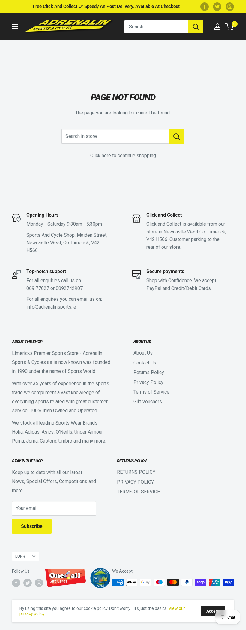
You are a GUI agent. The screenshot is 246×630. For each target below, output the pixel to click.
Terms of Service (152, 392)
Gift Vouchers (148, 401)
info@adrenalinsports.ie (51, 307)
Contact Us (145, 363)
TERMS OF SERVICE (138, 492)
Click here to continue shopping (123, 155)
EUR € (20, 556)
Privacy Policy (149, 382)
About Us (143, 353)
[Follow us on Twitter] (217, 6)
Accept (213, 611)
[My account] (217, 26)
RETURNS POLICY (136, 472)
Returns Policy (149, 372)
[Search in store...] (176, 136)
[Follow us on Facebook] (204, 6)
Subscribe (32, 526)
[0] (229, 26)
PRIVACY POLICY (135, 482)
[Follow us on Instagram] (230, 6)
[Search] (195, 26)
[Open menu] (15, 26)
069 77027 (37, 288)
